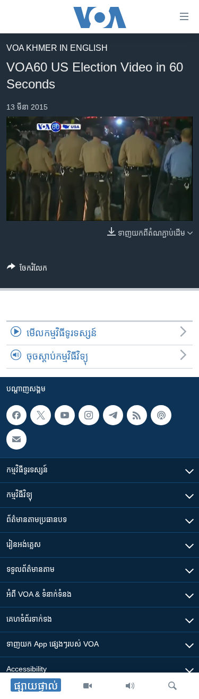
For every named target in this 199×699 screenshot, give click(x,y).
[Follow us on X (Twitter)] (40, 415)
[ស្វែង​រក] (172, 686)
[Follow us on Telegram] (113, 415)
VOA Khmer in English (57, 47)
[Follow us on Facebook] (16, 415)
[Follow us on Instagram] (89, 415)
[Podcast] (161, 415)
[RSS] (137, 415)
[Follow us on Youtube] (65, 415)
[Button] (27, 270)
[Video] (87, 686)
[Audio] (130, 686)
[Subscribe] (16, 439)
